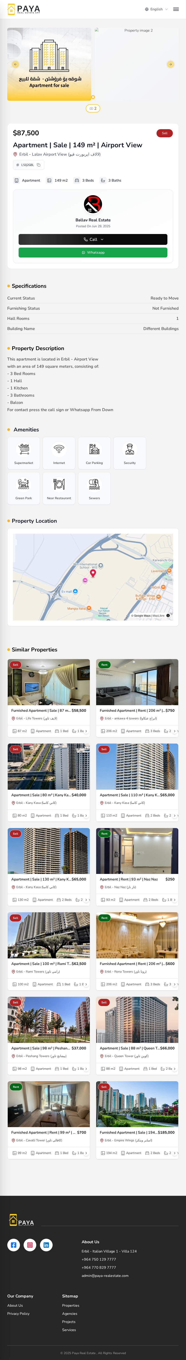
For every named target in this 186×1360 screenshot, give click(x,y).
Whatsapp (96, 252)
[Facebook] (13, 1245)
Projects (69, 1321)
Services (69, 1329)
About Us (15, 1305)
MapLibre (158, 615)
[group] (23, 453)
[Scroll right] (86, 731)
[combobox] (157, 9)
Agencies (69, 1313)
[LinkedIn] (46, 1245)
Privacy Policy (18, 1313)
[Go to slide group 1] (93, 97)
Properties (70, 1305)
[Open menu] (176, 9)
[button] (93, 574)
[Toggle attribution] (168, 615)
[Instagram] (30, 1245)
